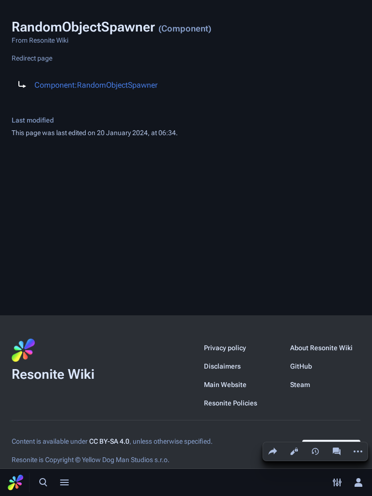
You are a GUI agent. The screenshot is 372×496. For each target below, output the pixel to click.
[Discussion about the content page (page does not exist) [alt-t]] (336, 451)
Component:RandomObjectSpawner (95, 85)
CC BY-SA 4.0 (109, 441)
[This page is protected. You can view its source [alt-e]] (294, 451)
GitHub (301, 366)
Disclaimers (222, 366)
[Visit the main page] (15, 482)
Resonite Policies (230, 403)
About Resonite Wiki (321, 348)
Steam (300, 384)
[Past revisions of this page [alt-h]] (315, 451)
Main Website (225, 384)
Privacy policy (225, 348)
